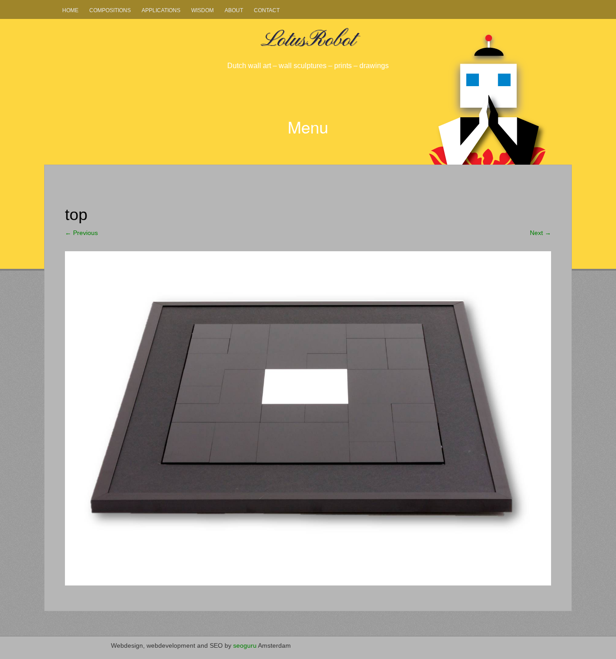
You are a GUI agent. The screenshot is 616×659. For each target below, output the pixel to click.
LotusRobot (308, 40)
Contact (267, 10)
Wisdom (202, 10)
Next (540, 232)
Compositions (110, 10)
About (234, 10)
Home (70, 10)
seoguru (245, 645)
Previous (81, 232)
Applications (161, 10)
